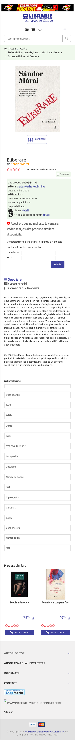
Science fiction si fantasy (23, 56)
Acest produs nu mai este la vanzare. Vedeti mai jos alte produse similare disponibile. (33, 229)
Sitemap (8, 712)
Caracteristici (17, 284)
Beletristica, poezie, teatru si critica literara (35, 52)
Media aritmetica (19, 602)
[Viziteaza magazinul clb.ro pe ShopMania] (14, 692)
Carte (23, 48)
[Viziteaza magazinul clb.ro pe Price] (33, 702)
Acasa (12, 48)
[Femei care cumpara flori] (55, 584)
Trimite (58, 264)
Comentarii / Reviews (23, 288)
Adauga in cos (22, 632)
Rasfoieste (40, 138)
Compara (64, 174)
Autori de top (14, 653)
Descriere (14, 279)
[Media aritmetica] (19, 584)
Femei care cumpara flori (55, 602)
